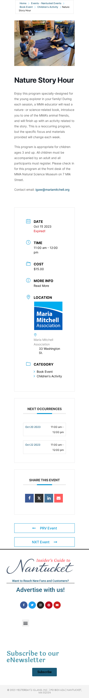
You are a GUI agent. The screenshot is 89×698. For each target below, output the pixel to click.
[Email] (58, 498)
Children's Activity (47, 6)
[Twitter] (32, 605)
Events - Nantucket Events (46, 3)
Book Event (26, 6)
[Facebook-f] (23, 605)
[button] (25, 623)
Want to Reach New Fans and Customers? (40, 581)
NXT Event (40, 542)
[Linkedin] (48, 498)
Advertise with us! (40, 589)
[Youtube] (57, 605)
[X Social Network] (39, 498)
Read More (41, 285)
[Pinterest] (48, 605)
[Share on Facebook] (29, 498)
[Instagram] (40, 605)
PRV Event (48, 528)
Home (23, 3)
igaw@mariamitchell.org (52, 189)
